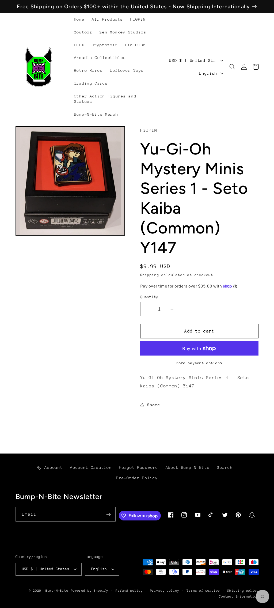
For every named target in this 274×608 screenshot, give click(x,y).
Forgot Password (138, 467)
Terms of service (203, 590)
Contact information (238, 596)
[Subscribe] (109, 514)
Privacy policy (164, 590)
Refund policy (129, 590)
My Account (50, 467)
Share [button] (153, 404)
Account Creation (91, 467)
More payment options (200, 363)
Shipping (149, 275)
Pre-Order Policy (137, 477)
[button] (232, 67)
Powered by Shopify (90, 590)
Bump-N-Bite (56, 590)
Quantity (149, 297)
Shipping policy (242, 590)
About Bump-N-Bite (188, 467)
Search (225, 467)
